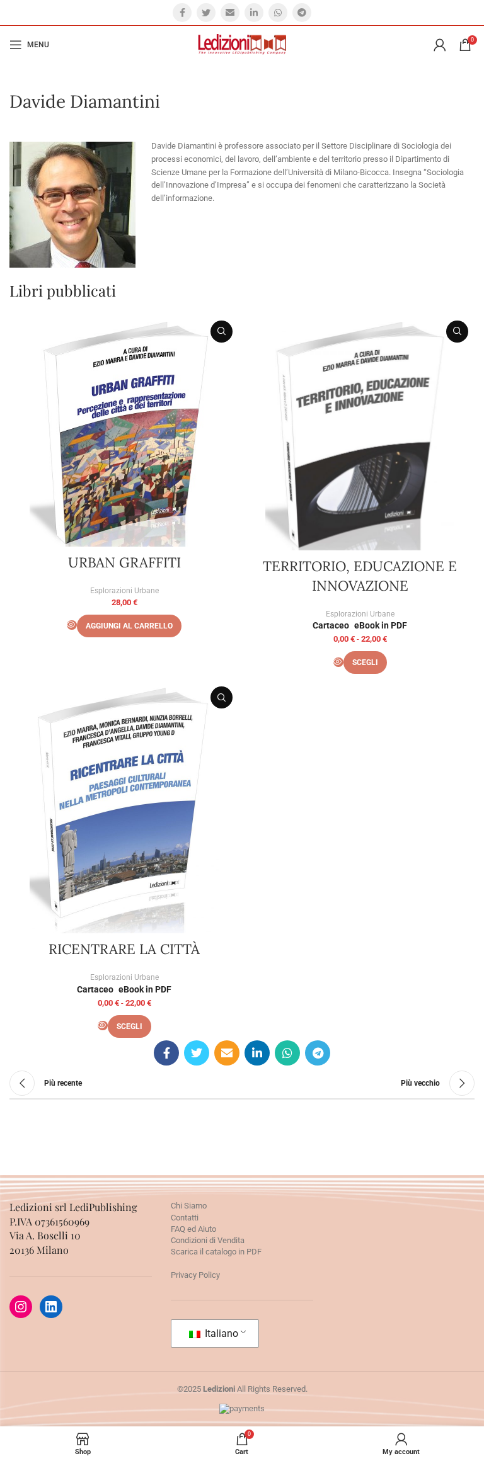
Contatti (185, 1217)
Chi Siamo (189, 1205)
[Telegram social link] (301, 12)
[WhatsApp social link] (277, 12)
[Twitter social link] (206, 12)
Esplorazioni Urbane (124, 590)
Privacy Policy (195, 1275)
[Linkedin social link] (254, 12)
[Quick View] (72, 625)
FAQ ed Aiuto (193, 1229)
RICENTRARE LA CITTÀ (124, 949)
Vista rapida (221, 332)
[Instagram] (20, 1306)
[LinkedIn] (51, 1306)
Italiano (220, 1333)
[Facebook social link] (182, 12)
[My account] (439, 44)
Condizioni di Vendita (208, 1240)
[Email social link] (230, 12)
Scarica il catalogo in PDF (216, 1251)
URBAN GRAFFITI (124, 562)
